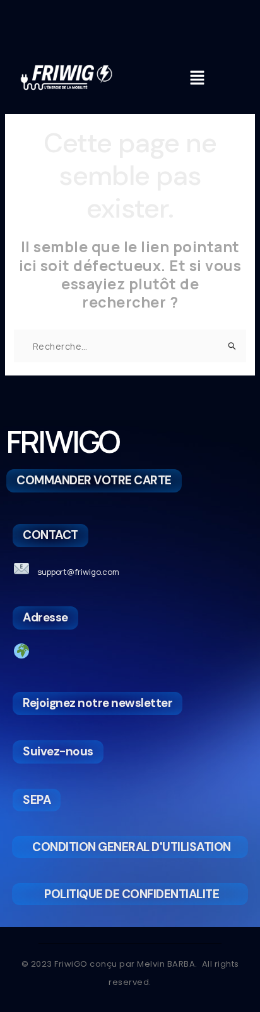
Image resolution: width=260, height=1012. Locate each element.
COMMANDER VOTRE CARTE (94, 480)
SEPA (36, 800)
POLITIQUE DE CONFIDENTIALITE (131, 894)
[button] (197, 78)
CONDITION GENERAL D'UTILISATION (131, 847)
